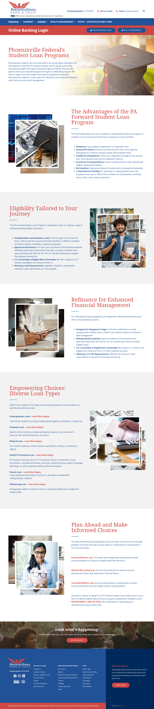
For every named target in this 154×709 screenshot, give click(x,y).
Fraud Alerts (87, 678)
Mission (60, 672)
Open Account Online (90, 672)
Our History (62, 669)
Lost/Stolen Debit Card (99, 22)
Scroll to (117, 706)
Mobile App (86, 669)
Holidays (61, 684)
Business (28, 22)
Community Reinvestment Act (68, 678)
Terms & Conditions (40, 684)
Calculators (86, 681)
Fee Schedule (87, 686)
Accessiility (86, 684)
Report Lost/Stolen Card (41, 675)
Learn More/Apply (40, 416)
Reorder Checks (38, 678)
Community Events (64, 686)
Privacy (35, 681)
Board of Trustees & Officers (68, 675)
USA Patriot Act (38, 686)
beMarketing (94, 706)
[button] (144, 11)
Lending (41, 22)
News (60, 689)
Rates (81, 22)
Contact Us (37, 669)
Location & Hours (39, 672)
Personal (13, 22)
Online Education (88, 675)
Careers (60, 681)
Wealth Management (62, 22)
